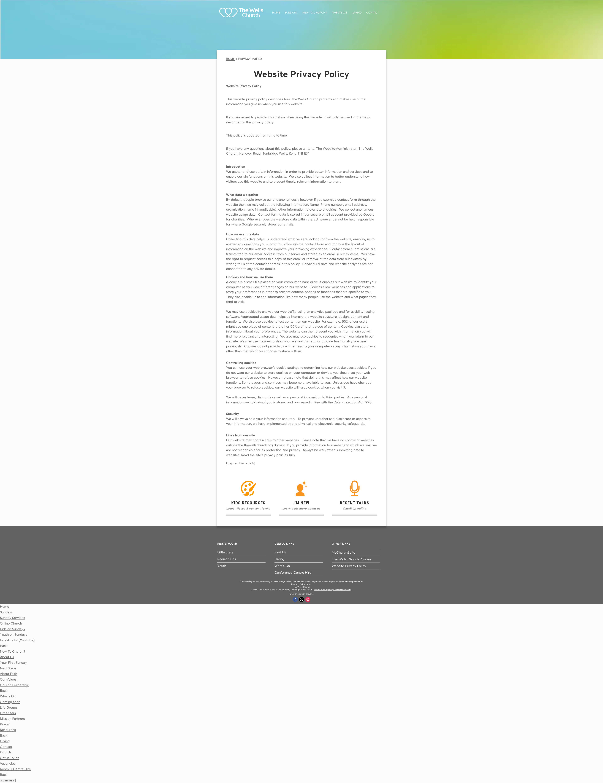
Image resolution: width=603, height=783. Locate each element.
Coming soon (10, 702)
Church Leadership (14, 685)
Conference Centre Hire (292, 572)
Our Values (8, 679)
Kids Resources (248, 502)
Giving (357, 12)
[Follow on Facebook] (295, 599)
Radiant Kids (226, 559)
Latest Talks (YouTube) (17, 640)
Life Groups (9, 707)
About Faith (8, 674)
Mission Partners (12, 719)
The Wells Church (301, 587)
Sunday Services (12, 618)
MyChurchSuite (343, 552)
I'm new (301, 502)
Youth (221, 566)
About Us (7, 657)
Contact (372, 12)
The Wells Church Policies (351, 559)
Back (4, 646)
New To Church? (314, 12)
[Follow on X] (301, 599)
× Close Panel (7, 780)
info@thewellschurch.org (339, 589)
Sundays (291, 12)
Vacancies (7, 763)
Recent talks (354, 502)
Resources (8, 730)
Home (276, 12)
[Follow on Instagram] (307, 599)
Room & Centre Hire (15, 769)
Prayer (5, 724)
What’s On (339, 12)
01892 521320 (321, 589)
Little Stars (225, 552)
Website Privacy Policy (349, 566)
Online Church (11, 623)
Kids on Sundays (12, 629)
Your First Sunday (13, 663)
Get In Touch (9, 758)
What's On (282, 566)
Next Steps (8, 668)
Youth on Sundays (13, 634)
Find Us (280, 552)
